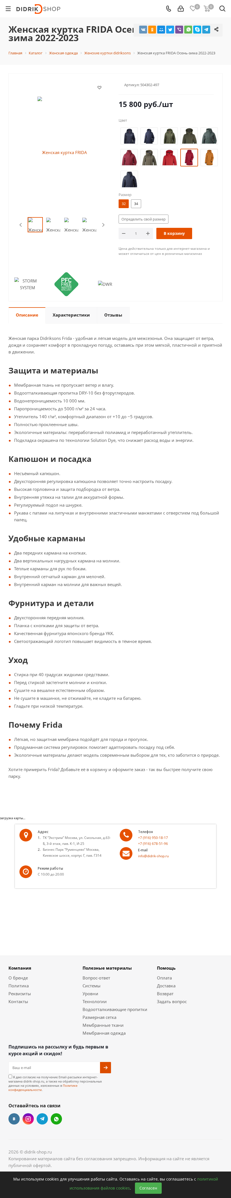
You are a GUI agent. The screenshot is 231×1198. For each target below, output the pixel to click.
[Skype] (197, 30)
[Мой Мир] (161, 30)
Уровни (90, 993)
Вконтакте (14, 1118)
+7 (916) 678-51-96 (153, 843)
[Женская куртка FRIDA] (62, 152)
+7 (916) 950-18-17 (153, 837)
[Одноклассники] (152, 30)
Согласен (148, 1188)
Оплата (164, 978)
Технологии (95, 1001)
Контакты (18, 1001)
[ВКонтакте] (143, 30)
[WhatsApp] (188, 30)
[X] (170, 30)
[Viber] (179, 30)
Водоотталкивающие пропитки (115, 1009)
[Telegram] (206, 30)
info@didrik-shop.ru (153, 856)
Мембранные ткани (103, 1025)
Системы (92, 985)
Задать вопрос (172, 1001)
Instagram (28, 1118)
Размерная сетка (99, 1017)
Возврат (165, 993)
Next (103, 225)
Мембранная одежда (104, 1033)
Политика (18, 985)
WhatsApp (56, 1118)
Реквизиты (19, 993)
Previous (21, 225)
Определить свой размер (143, 219)
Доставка (166, 985)
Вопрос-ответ (96, 978)
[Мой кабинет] (181, 9)
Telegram (42, 1118)
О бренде (18, 978)
